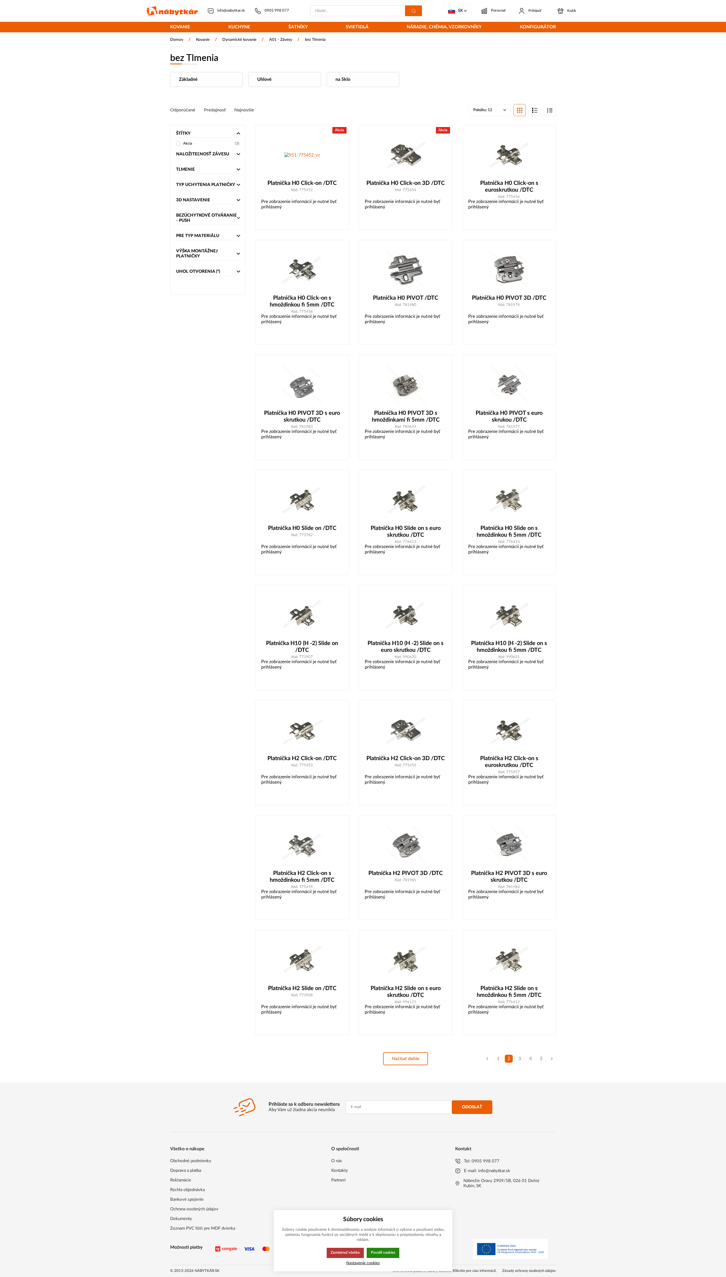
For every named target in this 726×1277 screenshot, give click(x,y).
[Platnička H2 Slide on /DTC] (302, 960)
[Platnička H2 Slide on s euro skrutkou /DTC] (405, 960)
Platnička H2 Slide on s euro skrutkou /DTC (406, 992)
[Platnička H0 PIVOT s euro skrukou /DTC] (509, 385)
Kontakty (339, 1170)
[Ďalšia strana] (552, 1059)
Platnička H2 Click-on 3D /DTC (405, 758)
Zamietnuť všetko (345, 1253)
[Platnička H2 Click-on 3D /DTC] (405, 730)
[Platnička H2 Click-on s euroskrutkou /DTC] (509, 730)
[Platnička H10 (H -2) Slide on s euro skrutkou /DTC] (405, 615)
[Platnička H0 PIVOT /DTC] (405, 270)
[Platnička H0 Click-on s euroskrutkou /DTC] (509, 155)
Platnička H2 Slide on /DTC (302, 988)
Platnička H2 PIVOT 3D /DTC (405, 873)
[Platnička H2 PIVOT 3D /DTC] (405, 845)
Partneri (338, 1180)
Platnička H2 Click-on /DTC (302, 758)
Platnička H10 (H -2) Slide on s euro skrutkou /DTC (406, 646)
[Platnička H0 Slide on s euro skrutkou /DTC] (405, 500)
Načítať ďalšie (405, 1058)
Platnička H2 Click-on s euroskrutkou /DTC (509, 762)
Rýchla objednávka (187, 1190)
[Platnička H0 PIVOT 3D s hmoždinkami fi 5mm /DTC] (405, 385)
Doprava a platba (185, 1170)
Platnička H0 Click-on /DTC (302, 183)
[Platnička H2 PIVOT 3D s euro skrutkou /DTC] (509, 845)
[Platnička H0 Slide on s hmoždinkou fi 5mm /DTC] (509, 500)
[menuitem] (180, 27)
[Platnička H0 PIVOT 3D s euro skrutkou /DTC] (302, 385)
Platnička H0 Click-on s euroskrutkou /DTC (509, 186)
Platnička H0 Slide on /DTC (302, 528)
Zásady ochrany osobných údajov (529, 1271)
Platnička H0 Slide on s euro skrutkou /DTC (406, 531)
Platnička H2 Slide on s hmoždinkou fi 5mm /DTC (509, 992)
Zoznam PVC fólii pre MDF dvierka (202, 1228)
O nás (336, 1161)
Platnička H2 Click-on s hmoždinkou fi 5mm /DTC (302, 876)
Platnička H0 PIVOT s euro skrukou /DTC (509, 416)
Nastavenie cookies (363, 1263)
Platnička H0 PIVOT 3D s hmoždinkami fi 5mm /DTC (406, 416)
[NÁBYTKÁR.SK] (172, 11)
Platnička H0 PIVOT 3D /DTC (509, 298)
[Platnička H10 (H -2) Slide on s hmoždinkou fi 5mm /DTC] (509, 615)
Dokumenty (181, 1219)
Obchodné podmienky (190, 1161)
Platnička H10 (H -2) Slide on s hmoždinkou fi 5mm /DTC (509, 646)
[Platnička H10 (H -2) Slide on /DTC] (302, 615)
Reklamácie (180, 1180)
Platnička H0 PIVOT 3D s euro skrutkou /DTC (302, 416)
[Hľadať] (413, 10)
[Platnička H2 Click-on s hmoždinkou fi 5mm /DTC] (302, 845)
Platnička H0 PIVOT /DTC (405, 298)
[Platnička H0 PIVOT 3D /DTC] (509, 270)
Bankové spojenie (187, 1199)
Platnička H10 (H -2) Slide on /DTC (302, 646)
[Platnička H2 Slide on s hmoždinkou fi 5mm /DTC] (509, 960)
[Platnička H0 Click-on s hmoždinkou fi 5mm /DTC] (302, 270)
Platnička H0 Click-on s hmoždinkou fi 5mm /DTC (302, 301)
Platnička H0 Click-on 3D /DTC (405, 183)
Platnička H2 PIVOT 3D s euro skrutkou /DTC (509, 876)
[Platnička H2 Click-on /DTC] (302, 730)
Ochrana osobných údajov (194, 1209)
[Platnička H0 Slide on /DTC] (302, 500)
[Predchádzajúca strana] (487, 1059)
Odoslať (472, 1107)
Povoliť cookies (383, 1253)
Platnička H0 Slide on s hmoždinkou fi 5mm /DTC (509, 531)
